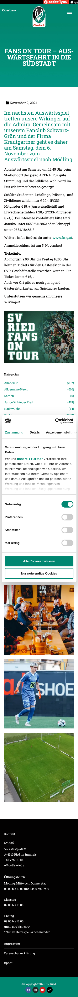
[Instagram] (35, 990)
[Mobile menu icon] (70, 14)
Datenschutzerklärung (19, 953)
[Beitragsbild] (39, 620)
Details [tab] (35, 432)
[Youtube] (43, 990)
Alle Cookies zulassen (39, 561)
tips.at (8, 963)
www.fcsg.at (62, 237)
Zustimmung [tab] (14, 432)
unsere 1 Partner (30, 459)
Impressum (12, 944)
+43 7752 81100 (14, 860)
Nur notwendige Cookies (39, 573)
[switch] (67, 517)
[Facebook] (28, 990)
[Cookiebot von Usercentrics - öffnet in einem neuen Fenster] (55, 421)
